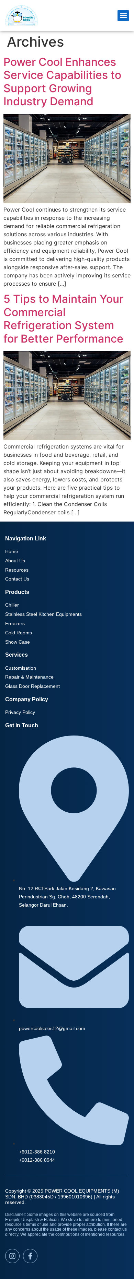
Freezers (15, 623)
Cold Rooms (18, 632)
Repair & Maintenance (29, 677)
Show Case (17, 642)
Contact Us (17, 579)
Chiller (12, 605)
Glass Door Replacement (32, 686)
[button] (123, 15)
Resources (17, 570)
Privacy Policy (20, 712)
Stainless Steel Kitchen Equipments (43, 614)
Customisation (20, 668)
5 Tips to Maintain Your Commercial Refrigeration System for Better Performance (63, 318)
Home (11, 551)
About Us (15, 560)
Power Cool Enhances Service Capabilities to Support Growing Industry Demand (62, 81)
